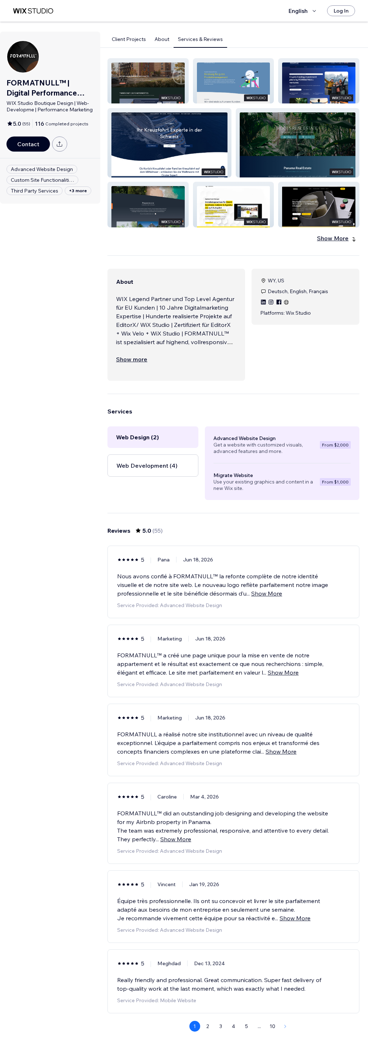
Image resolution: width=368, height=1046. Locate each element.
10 (272, 1026)
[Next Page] (285, 1026)
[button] (148, 80)
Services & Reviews (200, 39)
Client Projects (129, 39)
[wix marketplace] (33, 11)
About (162, 39)
